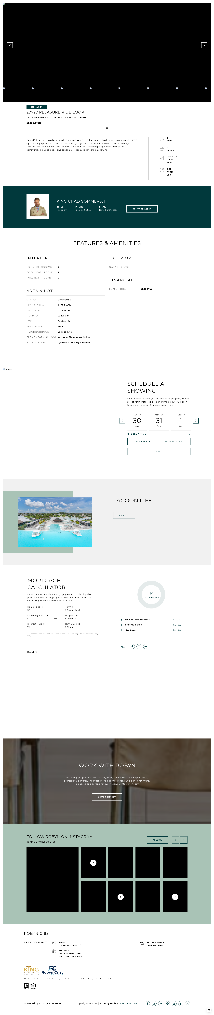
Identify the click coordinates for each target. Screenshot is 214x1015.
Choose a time (136, 434)
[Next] (196, 421)
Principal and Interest (137, 620)
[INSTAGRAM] (154, 1003)
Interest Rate (34, 624)
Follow (157, 840)
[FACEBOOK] (147, 1003)
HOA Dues (71, 624)
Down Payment (35, 615)
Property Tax (72, 615)
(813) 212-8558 (83, 210)
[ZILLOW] (174, 1003)
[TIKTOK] (180, 1003)
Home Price (33, 607)
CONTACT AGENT (142, 209)
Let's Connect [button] (107, 797)
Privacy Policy (109, 1003)
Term (68, 607)
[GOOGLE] (167, 1003)
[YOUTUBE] (160, 1003)
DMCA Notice (128, 1003)
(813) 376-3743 (155, 945)
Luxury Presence (50, 1003)
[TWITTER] (187, 1003)
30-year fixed (72, 610)
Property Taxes (133, 625)
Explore (124, 515)
